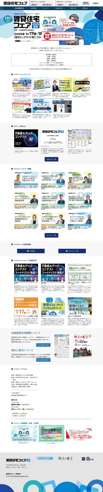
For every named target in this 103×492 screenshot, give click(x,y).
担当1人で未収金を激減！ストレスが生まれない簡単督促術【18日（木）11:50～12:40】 (25, 207)
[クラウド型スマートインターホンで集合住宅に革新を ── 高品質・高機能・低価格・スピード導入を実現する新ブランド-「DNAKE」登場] (62, 105)
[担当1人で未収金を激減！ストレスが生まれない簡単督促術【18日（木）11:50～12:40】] (26, 199)
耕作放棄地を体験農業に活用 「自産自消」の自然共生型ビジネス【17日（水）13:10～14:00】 (53, 187)
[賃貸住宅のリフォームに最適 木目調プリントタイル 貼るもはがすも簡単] (82, 85)
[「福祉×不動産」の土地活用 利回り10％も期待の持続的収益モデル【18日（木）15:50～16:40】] (53, 199)
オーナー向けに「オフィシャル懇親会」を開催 (26, 316)
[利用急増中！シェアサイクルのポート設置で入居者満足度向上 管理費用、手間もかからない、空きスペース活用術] (21, 85)
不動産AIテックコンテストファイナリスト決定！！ (25, 283)
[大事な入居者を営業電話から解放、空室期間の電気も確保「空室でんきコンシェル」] (21, 105)
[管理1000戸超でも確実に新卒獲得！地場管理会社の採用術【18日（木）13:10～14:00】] (26, 219)
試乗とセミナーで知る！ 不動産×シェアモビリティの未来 (79, 283)
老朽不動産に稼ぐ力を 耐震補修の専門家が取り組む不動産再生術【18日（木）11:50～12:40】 (79, 208)
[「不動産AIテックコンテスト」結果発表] (26, 138)
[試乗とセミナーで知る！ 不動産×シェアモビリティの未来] (80, 273)
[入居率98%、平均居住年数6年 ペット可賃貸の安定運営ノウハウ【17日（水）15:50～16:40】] (53, 219)
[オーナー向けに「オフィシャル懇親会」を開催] (26, 306)
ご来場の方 (33, 4)
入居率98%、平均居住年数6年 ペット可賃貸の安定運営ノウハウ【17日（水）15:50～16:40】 (53, 228)
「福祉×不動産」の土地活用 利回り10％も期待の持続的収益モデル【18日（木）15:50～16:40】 (53, 208)
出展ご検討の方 (46, 4)
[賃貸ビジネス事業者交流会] (80, 306)
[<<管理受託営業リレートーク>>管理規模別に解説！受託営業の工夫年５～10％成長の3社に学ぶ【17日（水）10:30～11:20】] (80, 178)
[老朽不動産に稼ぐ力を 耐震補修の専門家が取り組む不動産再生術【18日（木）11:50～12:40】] (80, 199)
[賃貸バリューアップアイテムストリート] (53, 306)
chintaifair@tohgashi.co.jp (19, 476)
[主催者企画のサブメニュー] (64, 8)
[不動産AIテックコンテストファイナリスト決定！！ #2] (53, 273)
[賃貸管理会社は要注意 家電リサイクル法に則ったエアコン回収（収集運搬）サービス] (42, 105)
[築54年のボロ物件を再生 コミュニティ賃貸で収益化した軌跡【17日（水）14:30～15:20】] (80, 219)
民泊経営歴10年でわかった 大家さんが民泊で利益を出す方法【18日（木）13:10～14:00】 (26, 187)
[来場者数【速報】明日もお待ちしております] (53, 137)
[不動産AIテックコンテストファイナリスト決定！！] (26, 273)
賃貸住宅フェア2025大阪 (53, 69)
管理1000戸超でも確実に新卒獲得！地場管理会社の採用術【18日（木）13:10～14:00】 (25, 227)
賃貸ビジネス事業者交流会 (74, 316)
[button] (20, 74)
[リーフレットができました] (80, 137)
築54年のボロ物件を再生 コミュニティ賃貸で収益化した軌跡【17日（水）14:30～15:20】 (79, 228)
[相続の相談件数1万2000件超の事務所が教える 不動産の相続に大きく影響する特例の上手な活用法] (62, 85)
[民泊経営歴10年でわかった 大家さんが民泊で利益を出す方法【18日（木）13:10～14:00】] (26, 178)
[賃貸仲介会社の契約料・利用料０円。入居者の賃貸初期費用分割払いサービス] (42, 85)
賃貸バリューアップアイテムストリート (51, 316)
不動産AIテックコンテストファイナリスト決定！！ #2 (52, 283)
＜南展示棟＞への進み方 (19, 413)
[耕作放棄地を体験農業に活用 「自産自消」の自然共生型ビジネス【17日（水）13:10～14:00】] (53, 178)
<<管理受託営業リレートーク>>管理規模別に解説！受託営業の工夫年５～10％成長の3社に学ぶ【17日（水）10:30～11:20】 (79, 187)
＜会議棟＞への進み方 (18, 415)
